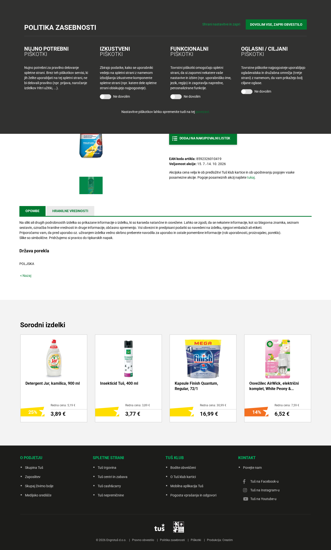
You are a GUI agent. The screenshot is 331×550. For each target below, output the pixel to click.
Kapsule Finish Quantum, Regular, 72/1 (196, 386)
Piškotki (196, 540)
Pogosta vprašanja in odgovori (193, 495)
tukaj (251, 177)
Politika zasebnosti (172, 540)
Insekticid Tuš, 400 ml (119, 383)
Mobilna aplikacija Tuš (186, 486)
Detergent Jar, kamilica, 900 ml (52, 383)
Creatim (227, 540)
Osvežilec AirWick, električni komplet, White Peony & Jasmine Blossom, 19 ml (274, 386)
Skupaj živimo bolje (39, 486)
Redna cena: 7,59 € (287, 405)
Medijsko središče (38, 495)
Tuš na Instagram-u (265, 490)
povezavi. (203, 112)
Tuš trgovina (107, 468)
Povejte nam (252, 468)
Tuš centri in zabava (112, 477)
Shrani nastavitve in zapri (221, 24)
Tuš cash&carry (109, 486)
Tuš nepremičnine (111, 495)
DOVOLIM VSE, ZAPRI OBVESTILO (276, 24)
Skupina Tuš (34, 468)
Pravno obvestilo (143, 540)
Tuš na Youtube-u (263, 499)
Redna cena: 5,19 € (63, 405)
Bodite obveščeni (183, 468)
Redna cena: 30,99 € (213, 405)
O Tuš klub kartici (183, 477)
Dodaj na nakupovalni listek (205, 138)
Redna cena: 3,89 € (137, 405)
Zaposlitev (32, 477)
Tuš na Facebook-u (264, 481)
